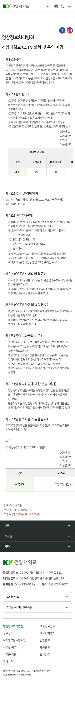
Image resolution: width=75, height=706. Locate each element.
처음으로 (6, 17)
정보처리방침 (45, 17)
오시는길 (45, 654)
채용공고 (45, 647)
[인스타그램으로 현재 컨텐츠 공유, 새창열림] (70, 30)
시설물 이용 (9, 654)
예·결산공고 (9, 647)
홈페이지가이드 (25, 17)
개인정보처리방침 (13, 626)
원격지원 (8, 661)
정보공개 (8, 633)
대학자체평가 (47, 633)
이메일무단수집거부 (14, 640)
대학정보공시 (47, 626)
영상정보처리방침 (13, 21)
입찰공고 (45, 640)
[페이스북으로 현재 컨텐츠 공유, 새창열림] (62, 30)
